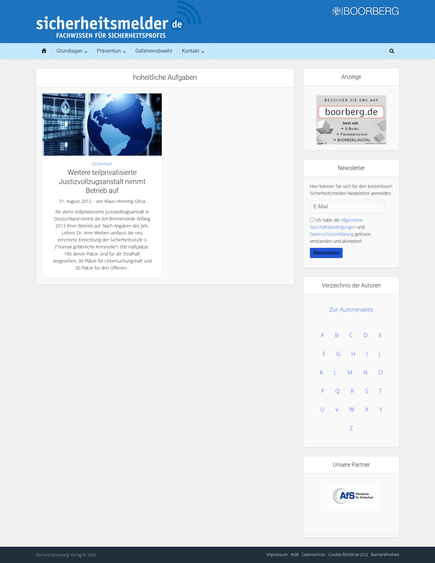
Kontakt (190, 51)
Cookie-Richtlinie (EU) (348, 554)
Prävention (109, 51)
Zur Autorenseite (351, 309)
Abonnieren (326, 253)
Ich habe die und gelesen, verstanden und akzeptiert (340, 230)
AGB (295, 554)
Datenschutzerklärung (331, 234)
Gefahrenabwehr (153, 51)
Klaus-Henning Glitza (124, 201)
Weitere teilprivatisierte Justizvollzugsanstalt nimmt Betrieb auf (102, 181)
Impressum (277, 554)
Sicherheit (102, 164)
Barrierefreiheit (385, 554)
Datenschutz (313, 554)
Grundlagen (69, 51)
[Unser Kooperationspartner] (352, 496)
